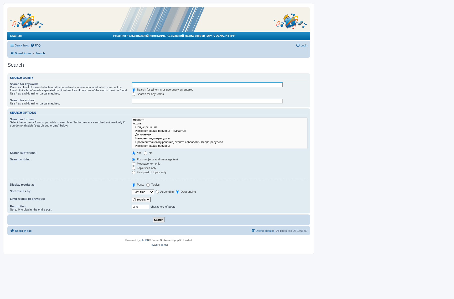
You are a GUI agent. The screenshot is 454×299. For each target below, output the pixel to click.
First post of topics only (151, 172)
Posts (140, 184)
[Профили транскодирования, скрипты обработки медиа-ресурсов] (219, 142)
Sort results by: (20, 191)
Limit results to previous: (27, 198)
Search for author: (22, 100)
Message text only (148, 163)
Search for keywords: (24, 84)
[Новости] (219, 120)
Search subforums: (23, 152)
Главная (16, 35)
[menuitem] (35, 45)
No (150, 152)
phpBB (145, 240)
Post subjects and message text (157, 159)
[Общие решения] (219, 127)
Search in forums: (22, 119)
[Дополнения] (219, 135)
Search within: (20, 159)
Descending (188, 191)
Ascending (167, 191)
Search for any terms (150, 94)
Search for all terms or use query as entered (164, 89)
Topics (155, 184)
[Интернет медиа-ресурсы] (219, 138)
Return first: (18, 206)
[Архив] (219, 123)
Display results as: (22, 184)
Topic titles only (146, 168)
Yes (139, 152)
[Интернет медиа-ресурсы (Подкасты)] (219, 131)
